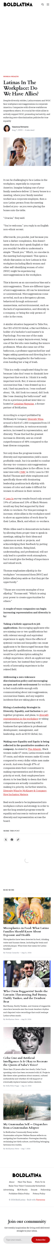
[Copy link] (18, 839)
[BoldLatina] (18, 4)
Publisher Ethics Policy (19, 1193)
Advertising (8, 1189)
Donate (34, 1189)
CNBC (22, 472)
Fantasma (40, 1199)
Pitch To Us (40, 1182)
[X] (5, 839)
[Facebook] (11, 839)
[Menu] (48, 4)
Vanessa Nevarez (20, 126)
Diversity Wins (35, 419)
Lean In (10, 498)
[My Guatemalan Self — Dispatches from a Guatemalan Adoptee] (27, 1122)
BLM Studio (22, 1189)
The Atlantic (34, 749)
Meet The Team (25, 1182)
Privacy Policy (39, 1193)
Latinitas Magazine (24, 403)
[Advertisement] (27, 37)
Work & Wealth (11, 76)
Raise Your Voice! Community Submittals (27, 1186)
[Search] (42, 4)
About (12, 1182)
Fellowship (46, 1189)
